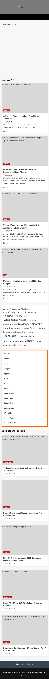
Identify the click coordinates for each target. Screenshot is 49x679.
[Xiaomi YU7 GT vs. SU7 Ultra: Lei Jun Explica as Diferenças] (25, 585)
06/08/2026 (8, 473)
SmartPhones (9, 398)
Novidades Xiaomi (29, 323)
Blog (5, 275)
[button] (4, 17)
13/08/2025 (8, 231)
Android (6, 309)
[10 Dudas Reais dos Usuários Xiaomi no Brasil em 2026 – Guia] (25, 450)
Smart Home (9, 393)
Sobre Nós (20, 664)
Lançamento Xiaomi (15, 319)
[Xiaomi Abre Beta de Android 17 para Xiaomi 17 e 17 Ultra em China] (25, 630)
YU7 (24, 345)
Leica (29, 320)
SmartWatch (9, 403)
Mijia (6, 378)
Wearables (19, 341)
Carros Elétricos (9, 312)
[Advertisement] (24, 52)
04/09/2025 (8, 175)
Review (13, 328)
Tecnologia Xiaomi (25, 336)
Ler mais (5, 131)
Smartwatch (26, 332)
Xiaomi (30, 341)
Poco (43, 324)
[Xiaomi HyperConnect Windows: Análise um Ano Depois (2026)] (25, 495)
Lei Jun (34, 320)
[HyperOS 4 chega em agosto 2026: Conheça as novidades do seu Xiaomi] (25, 540)
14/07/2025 (8, 287)
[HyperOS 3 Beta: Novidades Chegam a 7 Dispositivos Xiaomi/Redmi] (25, 151)
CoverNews (35, 672)
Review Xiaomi (23, 328)
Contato (29, 664)
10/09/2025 (8, 122)
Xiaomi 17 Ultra (7, 345)
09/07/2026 (8, 563)
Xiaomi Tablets (10, 423)
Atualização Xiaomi (29, 309)
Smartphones (37, 328)
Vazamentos (9, 408)
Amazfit (7, 354)
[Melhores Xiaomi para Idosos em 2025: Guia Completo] (25, 263)
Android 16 (15, 309)
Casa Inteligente (23, 312)
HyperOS (6, 110)
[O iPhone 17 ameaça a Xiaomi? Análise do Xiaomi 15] (25, 98)
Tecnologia (9, 335)
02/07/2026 (8, 653)
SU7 (33, 332)
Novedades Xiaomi (10, 324)
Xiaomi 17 (39, 341)
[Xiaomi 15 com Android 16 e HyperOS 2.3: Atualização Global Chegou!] (25, 207)
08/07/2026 (8, 608)
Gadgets (33, 312)
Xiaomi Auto (17, 345)
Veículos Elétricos (8, 341)
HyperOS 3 (20, 315)
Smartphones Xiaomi (12, 332)
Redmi (6, 328)
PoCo (6, 383)
